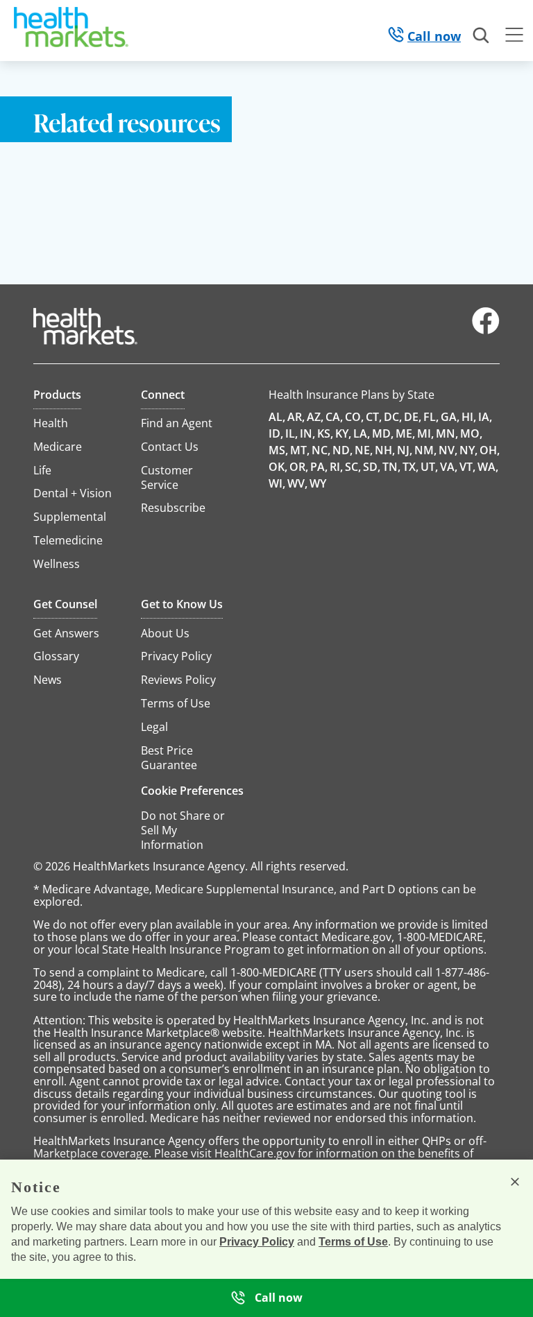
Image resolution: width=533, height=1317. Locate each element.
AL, (277, 416)
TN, (391, 466)
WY (318, 483)
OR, (298, 466)
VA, (448, 466)
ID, (276, 433)
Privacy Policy (256, 1242)
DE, (412, 416)
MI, (425, 433)
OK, (278, 466)
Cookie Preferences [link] (192, 791)
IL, (291, 433)
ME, (405, 433)
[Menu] (514, 37)
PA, (319, 466)
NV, (448, 450)
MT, (300, 450)
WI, (277, 483)
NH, (385, 450)
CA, (334, 416)
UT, (429, 466)
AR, (296, 416)
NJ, (404, 450)
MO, (471, 433)
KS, (325, 433)
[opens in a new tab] (486, 330)
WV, (297, 483)
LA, (361, 433)
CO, (354, 416)
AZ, (315, 416)
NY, (468, 450)
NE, (364, 450)
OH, (490, 450)
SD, (371, 466)
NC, (321, 450)
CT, (374, 416)
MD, (383, 433)
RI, (336, 466)
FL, (431, 416)
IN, (307, 433)
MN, (447, 433)
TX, (410, 466)
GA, (450, 416)
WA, (487, 466)
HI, (469, 416)
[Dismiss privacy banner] (515, 1182)
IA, (485, 416)
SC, (353, 466)
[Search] (481, 36)
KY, (343, 433)
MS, (278, 450)
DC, (393, 416)
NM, (425, 450)
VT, (467, 466)
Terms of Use (353, 1242)
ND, (342, 450)
